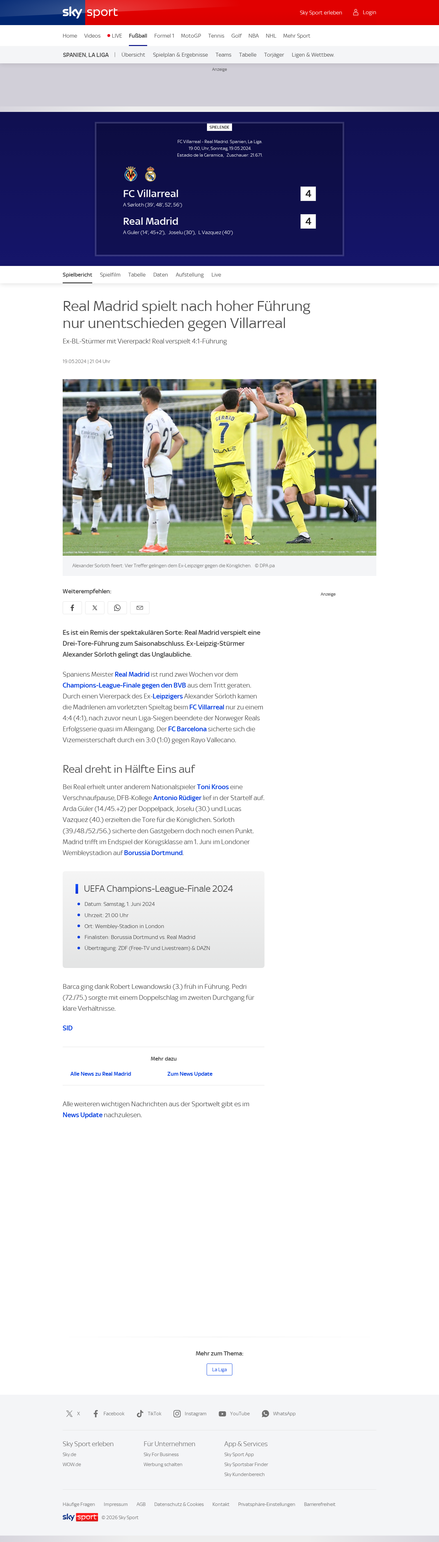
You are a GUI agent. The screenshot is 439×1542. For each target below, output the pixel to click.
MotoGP (191, 35)
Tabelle (247, 54)
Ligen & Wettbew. (313, 54)
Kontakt (220, 1504)
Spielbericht (77, 274)
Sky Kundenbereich (244, 1474)
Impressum (116, 1504)
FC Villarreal (206, 707)
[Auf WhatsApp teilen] (117, 607)
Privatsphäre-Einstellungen (266, 1504)
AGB (141, 1504)
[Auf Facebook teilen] (72, 607)
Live (216, 274)
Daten (160, 274)
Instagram (196, 1414)
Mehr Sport (296, 35)
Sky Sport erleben (321, 12)
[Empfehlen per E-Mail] (139, 607)
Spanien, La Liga (86, 54)
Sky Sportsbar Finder (246, 1464)
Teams (223, 54)
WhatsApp (284, 1414)
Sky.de (69, 1454)
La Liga (219, 1370)
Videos (92, 35)
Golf (236, 35)
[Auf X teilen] (94, 607)
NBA (253, 35)
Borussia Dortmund (153, 853)
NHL (271, 35)
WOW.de (72, 1464)
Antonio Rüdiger (177, 798)
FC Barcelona (187, 729)
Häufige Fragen (79, 1504)
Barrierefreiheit (320, 1504)
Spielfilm (110, 274)
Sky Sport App (239, 1454)
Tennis (216, 35)
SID (68, 1028)
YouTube (240, 1414)
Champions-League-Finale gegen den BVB (124, 685)
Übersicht (133, 54)
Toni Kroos (213, 787)
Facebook (113, 1414)
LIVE (117, 35)
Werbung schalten (163, 1464)
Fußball (138, 35)
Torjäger (274, 54)
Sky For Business (161, 1454)
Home (70, 35)
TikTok (154, 1414)
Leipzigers (168, 696)
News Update (83, 1115)
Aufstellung (190, 274)
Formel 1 (164, 35)
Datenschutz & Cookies (179, 1504)
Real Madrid (132, 674)
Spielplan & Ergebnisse (180, 54)
